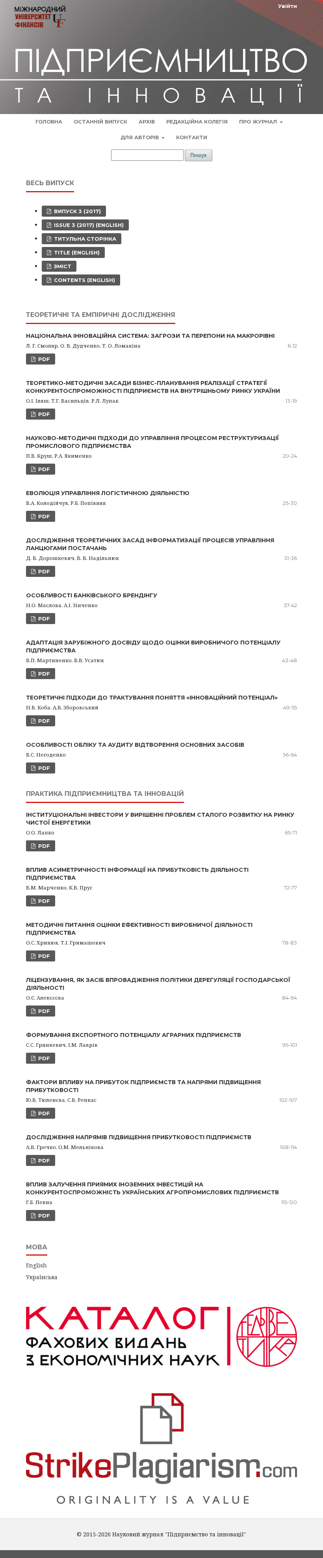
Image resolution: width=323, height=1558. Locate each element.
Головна (48, 122)
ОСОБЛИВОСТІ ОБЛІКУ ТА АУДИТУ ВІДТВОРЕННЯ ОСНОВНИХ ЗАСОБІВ (135, 744)
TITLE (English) (76, 252)
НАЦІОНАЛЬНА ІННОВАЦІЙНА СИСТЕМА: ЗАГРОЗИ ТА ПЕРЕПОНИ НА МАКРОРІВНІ (150, 335)
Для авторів (140, 137)
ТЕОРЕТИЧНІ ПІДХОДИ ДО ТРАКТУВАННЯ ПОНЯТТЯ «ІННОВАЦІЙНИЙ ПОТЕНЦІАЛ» (152, 697)
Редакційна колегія (197, 122)
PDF (43, 359)
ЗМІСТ (61, 266)
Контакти (191, 137)
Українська (42, 1277)
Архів (147, 122)
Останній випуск (100, 122)
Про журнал (258, 122)
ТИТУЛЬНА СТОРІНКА (84, 239)
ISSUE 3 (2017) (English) (88, 225)
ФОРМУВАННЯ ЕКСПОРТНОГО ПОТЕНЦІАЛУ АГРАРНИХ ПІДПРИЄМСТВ (133, 1035)
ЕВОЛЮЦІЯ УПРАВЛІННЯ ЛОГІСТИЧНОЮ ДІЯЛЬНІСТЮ (107, 493)
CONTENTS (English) (83, 280)
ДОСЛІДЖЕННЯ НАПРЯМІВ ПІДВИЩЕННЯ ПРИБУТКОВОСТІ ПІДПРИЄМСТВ (138, 1137)
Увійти (287, 6)
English (36, 1265)
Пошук (198, 155)
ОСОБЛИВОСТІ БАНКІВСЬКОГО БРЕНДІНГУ (91, 595)
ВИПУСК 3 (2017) (76, 211)
